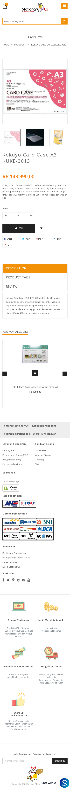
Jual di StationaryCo (12, 566)
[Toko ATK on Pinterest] (18, 580)
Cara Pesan (41, 450)
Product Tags (18, 277)
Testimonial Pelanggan (16, 433)
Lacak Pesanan (10, 562)
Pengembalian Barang (13, 464)
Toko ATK (33, 783)
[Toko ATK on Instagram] (23, 580)
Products (35, 37)
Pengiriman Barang (11, 459)
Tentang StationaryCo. (15, 425)
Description (16, 268)
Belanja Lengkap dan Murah (16, 557)
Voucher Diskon (43, 454)
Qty (4, 209)
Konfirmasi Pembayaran (14, 553)
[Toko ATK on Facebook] (3, 580)
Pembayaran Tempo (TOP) (15, 454)
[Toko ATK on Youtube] (28, 580)
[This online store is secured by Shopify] (10, 487)
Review (11, 286)
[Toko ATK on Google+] (13, 580)
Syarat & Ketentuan (44, 433)
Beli (21, 228)
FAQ (37, 464)
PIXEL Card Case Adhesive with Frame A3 (35, 386)
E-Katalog (39, 459)
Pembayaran (8, 450)
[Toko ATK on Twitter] (8, 580)
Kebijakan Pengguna (44, 425)
